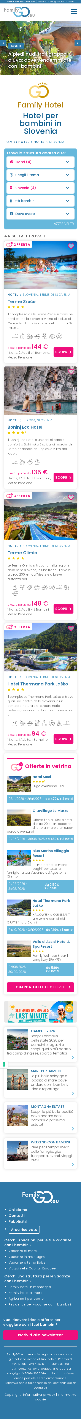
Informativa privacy (39, 1394)
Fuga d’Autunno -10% (49, 786)
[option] (40, 48)
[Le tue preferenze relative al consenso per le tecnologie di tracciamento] (4, 1064)
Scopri (61, 352)
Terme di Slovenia (55, 294)
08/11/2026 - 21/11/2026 (24, 799)
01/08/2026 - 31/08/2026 (17, 886)
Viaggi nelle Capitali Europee (32, 1268)
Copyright (13, 1394)
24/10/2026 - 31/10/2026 (25, 930)
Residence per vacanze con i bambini (40, 1304)
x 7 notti (51, 886)
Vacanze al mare (23, 1251)
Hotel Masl (42, 776)
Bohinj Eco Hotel (25, 428)
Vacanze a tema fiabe (27, 1262)
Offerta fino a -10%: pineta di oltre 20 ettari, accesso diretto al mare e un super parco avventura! (40, 826)
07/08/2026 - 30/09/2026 (18, 969)
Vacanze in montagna (27, 1257)
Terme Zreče (22, 301)
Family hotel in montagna (30, 1287)
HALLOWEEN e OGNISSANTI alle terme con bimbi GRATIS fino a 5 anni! (38, 918)
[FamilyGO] (19, 12)
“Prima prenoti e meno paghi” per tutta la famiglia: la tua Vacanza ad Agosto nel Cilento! (37, 871)
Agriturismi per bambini (28, 1298)
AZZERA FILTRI (64, 223)
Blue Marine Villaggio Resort (51, 853)
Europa (29, 420)
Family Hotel (17, 142)
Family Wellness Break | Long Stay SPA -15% (50, 957)
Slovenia (56, 142)
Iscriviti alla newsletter (40, 1335)
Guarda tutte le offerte (40, 987)
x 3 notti (59, 798)
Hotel (39, 142)
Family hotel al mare (25, 1293)
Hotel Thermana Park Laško (38, 684)
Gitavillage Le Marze (50, 810)
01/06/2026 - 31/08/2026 (26, 839)
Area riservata (24, 1229)
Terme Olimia (22, 553)
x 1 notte (59, 929)
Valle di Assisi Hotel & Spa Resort (51, 944)
